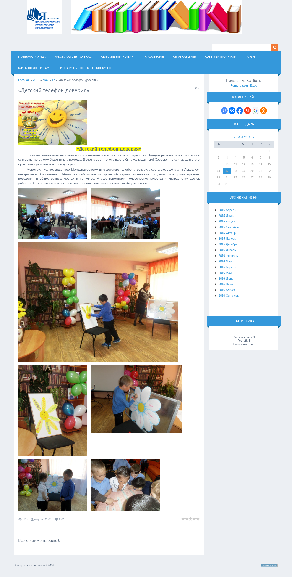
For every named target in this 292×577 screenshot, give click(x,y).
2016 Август (227, 290)
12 (243, 164)
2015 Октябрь (228, 233)
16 (218, 170)
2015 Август (227, 221)
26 (243, 177)
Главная (23, 80)
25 (235, 177)
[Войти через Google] (255, 110)
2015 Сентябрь (229, 227)
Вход (253, 85)
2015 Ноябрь (227, 238)
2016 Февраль (228, 255)
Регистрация (239, 85)
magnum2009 (43, 519)
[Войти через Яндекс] (247, 110)
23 (218, 177)
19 (243, 170)
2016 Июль (226, 284)
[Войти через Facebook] (239, 110)
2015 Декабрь (228, 244)
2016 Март (226, 261)
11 (235, 164)
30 (218, 184)
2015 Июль (226, 215)
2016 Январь (227, 250)
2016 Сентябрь (229, 295)
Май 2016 (243, 137)
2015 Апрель (227, 210)
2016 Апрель (227, 267)
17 (53, 80)
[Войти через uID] (224, 110)
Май (45, 80)
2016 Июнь (226, 278)
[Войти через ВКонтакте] (232, 110)
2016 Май (225, 273)
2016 (36, 80)
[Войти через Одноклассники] (263, 110)
